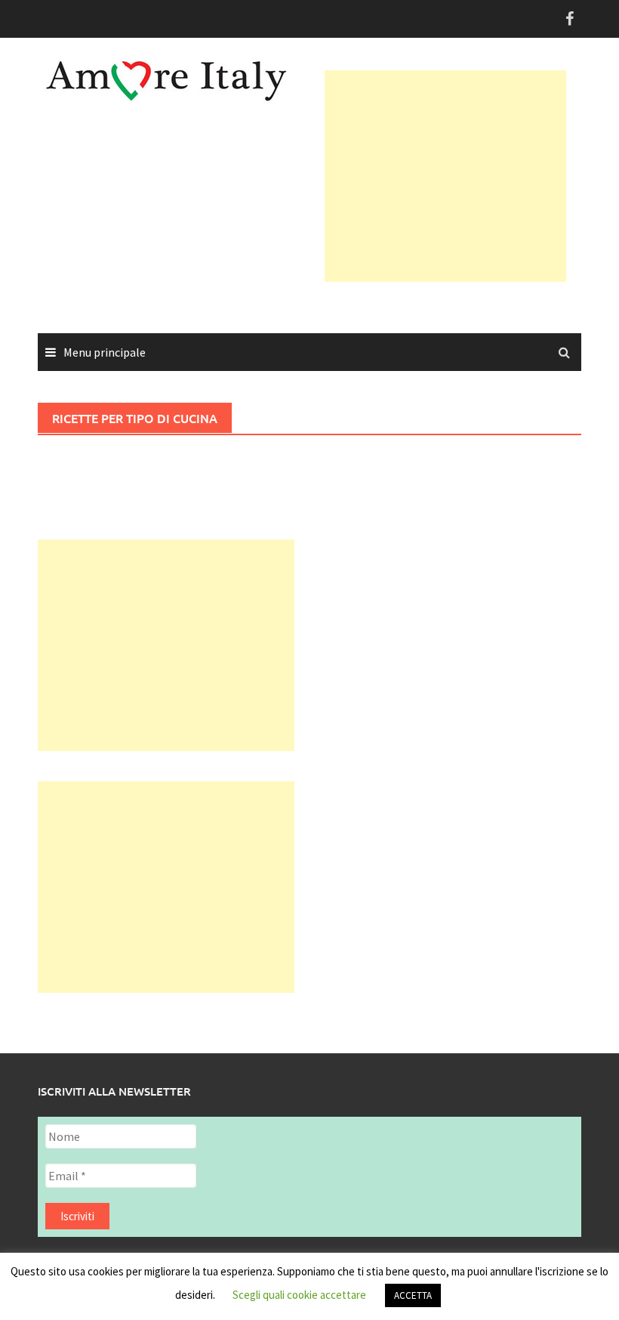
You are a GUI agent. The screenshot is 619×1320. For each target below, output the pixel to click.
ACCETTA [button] (413, 1295)
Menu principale (104, 352)
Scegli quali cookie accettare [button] (299, 1295)
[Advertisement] (472, 176)
